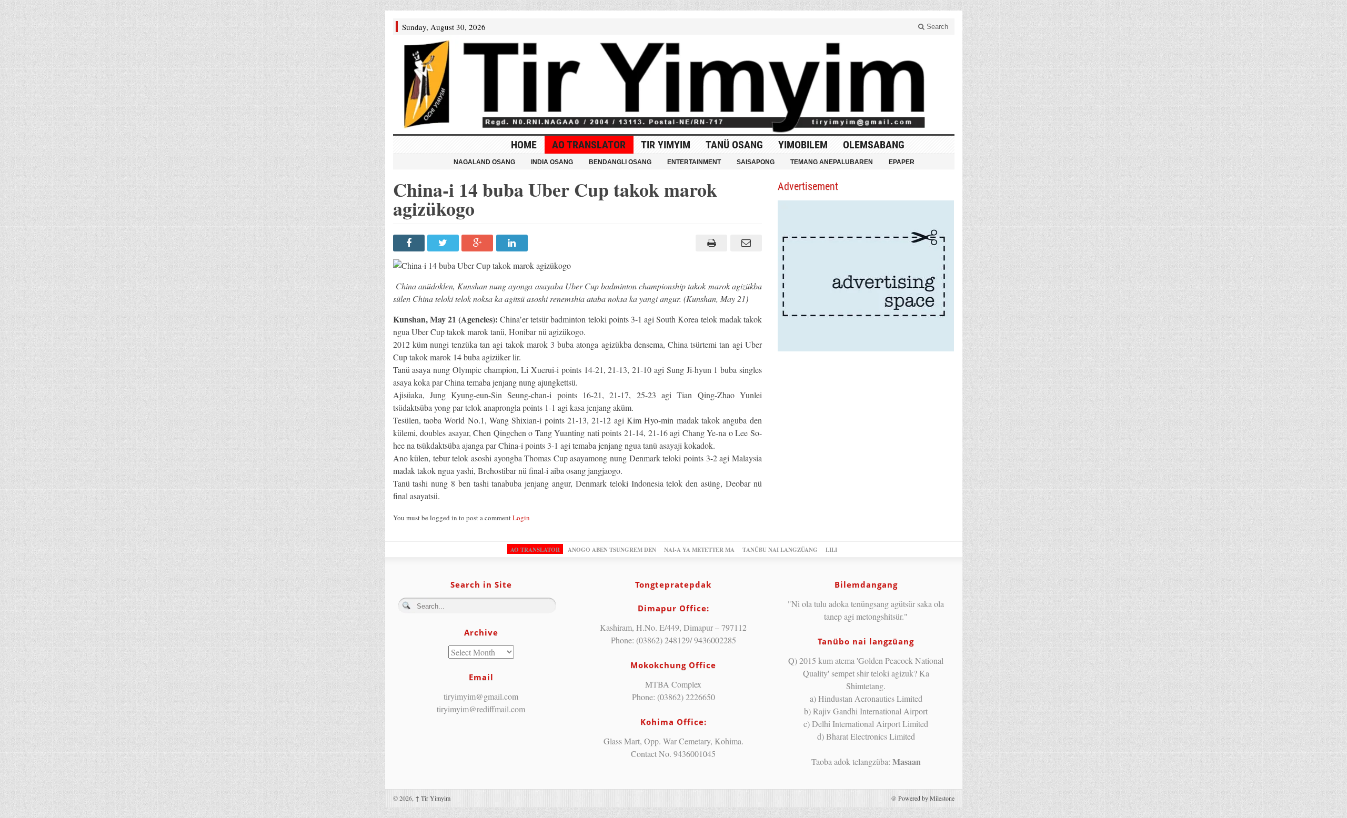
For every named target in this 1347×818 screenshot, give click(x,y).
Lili (831, 550)
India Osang (552, 162)
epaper (901, 162)
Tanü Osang (734, 144)
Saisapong (756, 162)
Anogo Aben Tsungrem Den (612, 550)
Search (936, 27)
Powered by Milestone (926, 798)
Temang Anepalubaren (831, 162)
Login (521, 517)
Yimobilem (803, 144)
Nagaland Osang (484, 162)
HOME (524, 144)
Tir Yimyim (665, 144)
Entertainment (694, 162)
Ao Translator (589, 144)
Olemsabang (873, 144)
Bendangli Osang (620, 162)
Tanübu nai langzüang (780, 550)
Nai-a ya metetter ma (699, 550)
